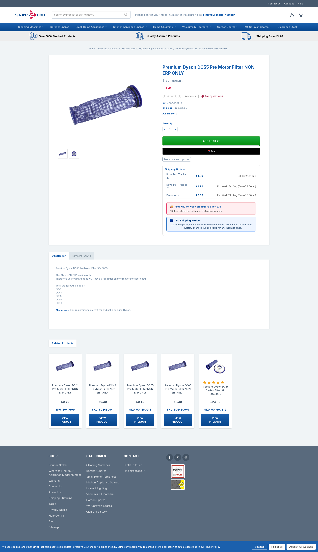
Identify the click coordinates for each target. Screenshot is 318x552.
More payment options (176, 159)
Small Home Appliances (90, 26)
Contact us (274, 3)
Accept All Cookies (301, 546)
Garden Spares (226, 26)
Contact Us (56, 486)
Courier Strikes (58, 465)
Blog (51, 521)
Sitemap (54, 527)
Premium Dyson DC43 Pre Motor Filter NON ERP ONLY (102, 389)
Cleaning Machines (29, 26)
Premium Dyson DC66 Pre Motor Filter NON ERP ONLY (177, 389)
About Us (55, 492)
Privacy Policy (212, 546)
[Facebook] (169, 457)
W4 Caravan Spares (256, 26)
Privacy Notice (58, 509)
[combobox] (86, 14)
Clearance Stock (287, 26)
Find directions (133, 471)
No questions (214, 96)
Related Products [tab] (62, 343)
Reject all (277, 546)
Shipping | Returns (60, 498)
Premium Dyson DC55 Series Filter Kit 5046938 (215, 390)
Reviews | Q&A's (81, 255)
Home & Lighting (163, 26)
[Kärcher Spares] (178, 484)
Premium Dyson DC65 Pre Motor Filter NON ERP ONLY (140, 389)
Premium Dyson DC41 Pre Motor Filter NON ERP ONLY (65, 389)
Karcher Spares (59, 26)
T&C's (52, 504)
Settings (260, 546)
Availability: (169, 113)
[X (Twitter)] (177, 457)
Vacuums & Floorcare (195, 26)
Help (300, 3)
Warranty (54, 480)
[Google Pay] (211, 151)
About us (289, 3)
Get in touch (134, 465)
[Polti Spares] (178, 471)
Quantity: (167, 123)
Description (59, 255)
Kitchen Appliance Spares (128, 26)
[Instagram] (185, 457)
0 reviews (189, 96)
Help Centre (56, 515)
